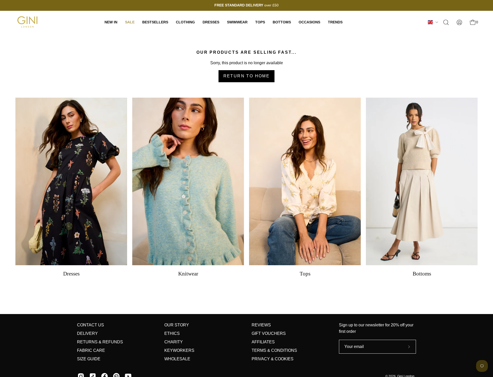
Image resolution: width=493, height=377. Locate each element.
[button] (446, 22)
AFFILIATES (263, 342)
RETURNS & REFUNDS (100, 342)
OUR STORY (176, 325)
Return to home (246, 76)
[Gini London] (28, 22)
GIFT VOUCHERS (269, 333)
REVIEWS (261, 325)
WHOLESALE (177, 359)
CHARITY (173, 342)
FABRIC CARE (91, 350)
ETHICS (172, 333)
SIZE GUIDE (88, 359)
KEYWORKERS (179, 350)
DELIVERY (87, 333)
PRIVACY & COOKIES (272, 359)
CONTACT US (90, 325)
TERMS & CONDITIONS (274, 350)
